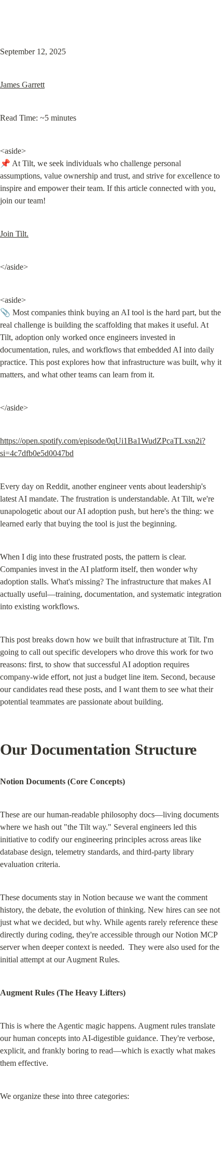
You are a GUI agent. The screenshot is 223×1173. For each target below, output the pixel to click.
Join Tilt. (14, 233)
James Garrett (22, 84)
